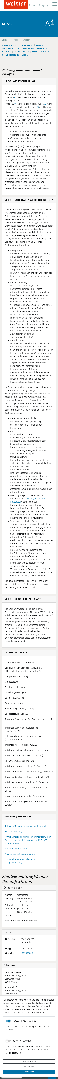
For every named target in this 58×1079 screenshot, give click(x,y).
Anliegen (26, 40)
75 (45, 104)
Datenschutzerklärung (29, 1061)
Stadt (4, 40)
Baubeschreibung (13, 832)
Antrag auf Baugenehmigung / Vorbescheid (25, 826)
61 (15, 104)
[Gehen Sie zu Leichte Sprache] (43, 5)
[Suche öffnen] (32, 5)
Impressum (29, 1067)
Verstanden (29, 1072)
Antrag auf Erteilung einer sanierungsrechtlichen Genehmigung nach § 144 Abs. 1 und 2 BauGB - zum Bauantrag (28, 840)
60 (15, 97)
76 (38, 107)
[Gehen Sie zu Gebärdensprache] (39, 5)
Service (14, 40)
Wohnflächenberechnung (17, 849)
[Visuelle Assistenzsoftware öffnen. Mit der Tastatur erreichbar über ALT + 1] (47, 5)
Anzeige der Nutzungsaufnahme (20, 854)
